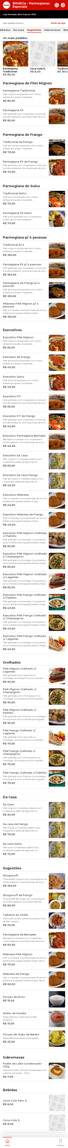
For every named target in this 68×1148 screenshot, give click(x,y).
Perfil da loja (58, 23)
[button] (7, 1142)
